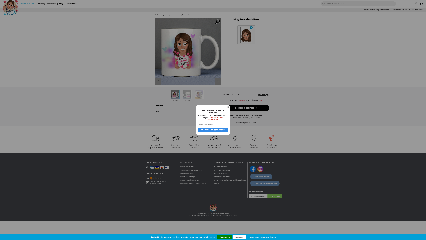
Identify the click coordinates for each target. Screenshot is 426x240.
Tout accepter (225, 237)
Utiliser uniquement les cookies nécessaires (263, 237)
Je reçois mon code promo (213, 130)
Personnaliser (239, 237)
